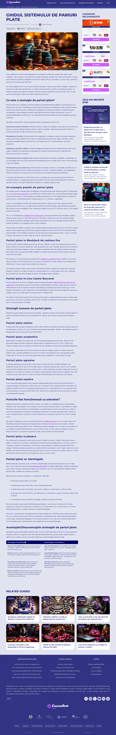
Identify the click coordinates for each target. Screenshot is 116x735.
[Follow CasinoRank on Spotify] (103, 699)
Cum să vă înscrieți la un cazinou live (26, 664)
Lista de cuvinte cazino (65, 664)
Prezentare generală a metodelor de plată (65, 671)
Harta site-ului (87, 732)
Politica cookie (28, 732)
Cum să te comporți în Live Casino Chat (26, 674)
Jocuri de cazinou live (67, 3)
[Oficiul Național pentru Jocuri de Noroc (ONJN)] (31, 717)
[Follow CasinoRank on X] (95, 699)
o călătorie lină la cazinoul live (33, 215)
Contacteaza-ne (96, 674)
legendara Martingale (39, 466)
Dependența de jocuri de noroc (65, 674)
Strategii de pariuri (50, 421)
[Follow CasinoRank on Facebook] (86, 699)
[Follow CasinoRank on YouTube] (99, 699)
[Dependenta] (75, 717)
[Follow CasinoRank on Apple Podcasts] (108, 699)
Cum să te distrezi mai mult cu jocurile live (26, 668)
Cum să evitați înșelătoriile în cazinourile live (27, 671)
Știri (108, 3)
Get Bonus (96, 39)
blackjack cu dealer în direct (50, 259)
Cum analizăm (96, 668)
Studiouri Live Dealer (86, 3)
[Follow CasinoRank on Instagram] (90, 699)
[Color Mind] (49, 717)
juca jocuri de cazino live (19, 194)
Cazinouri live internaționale (65, 677)
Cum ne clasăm (96, 671)
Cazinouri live (51, 3)
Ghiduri (100, 3)
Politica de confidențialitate (58, 732)
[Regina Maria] (39, 717)
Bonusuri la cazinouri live (65, 668)
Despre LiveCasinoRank (96, 664)
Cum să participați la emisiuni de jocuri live (26, 677)
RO (8, 699)
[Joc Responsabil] (62, 717)
